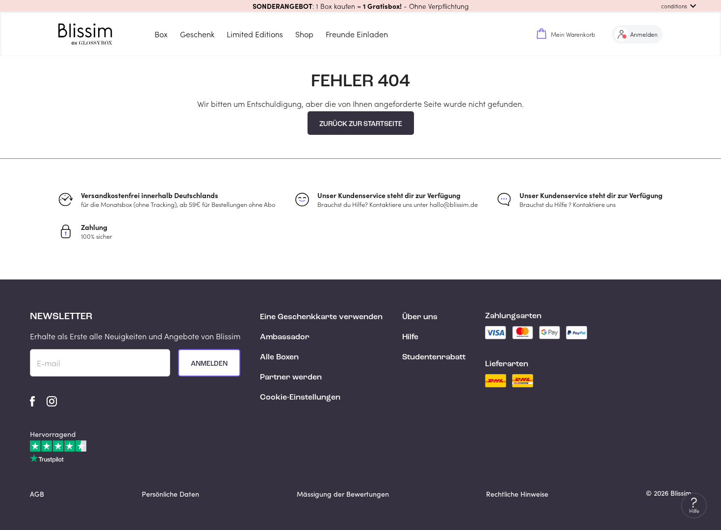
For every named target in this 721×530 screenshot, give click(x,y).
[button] (360, 6)
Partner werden (291, 377)
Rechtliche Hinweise (517, 494)
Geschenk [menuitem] (197, 34)
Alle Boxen (279, 357)
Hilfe (410, 337)
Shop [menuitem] (304, 34)
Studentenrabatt (433, 357)
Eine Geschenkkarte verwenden (321, 317)
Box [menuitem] (161, 34)
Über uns (420, 317)
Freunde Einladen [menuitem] (357, 34)
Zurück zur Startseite (360, 124)
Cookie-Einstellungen (300, 398)
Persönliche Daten (170, 494)
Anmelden (209, 363)
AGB (37, 494)
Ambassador (284, 337)
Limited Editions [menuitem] (255, 34)
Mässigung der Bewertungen (343, 494)
